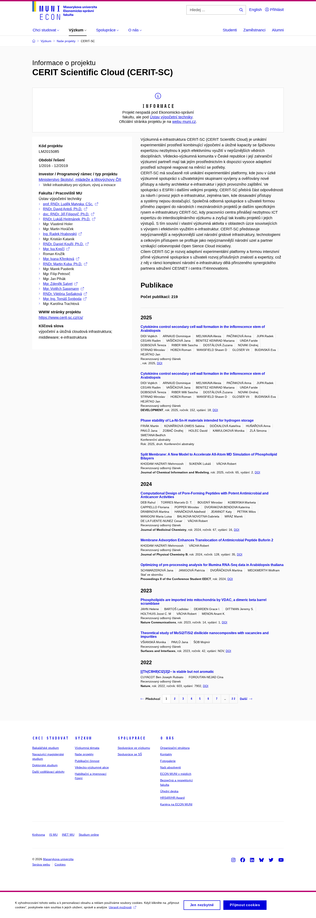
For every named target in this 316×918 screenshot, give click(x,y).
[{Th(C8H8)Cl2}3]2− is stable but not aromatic (177, 671)
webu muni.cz (184, 121)
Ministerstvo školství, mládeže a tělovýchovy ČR (80, 179)
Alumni (278, 30)
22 (233, 699)
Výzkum (83, 738)
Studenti (230, 30)
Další (243, 699)
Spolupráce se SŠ (130, 754)
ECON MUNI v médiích (175, 774)
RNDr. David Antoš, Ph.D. (62, 209)
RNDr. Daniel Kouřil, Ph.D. (63, 244)
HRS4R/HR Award (172, 797)
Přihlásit (276, 10)
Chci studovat (50, 738)
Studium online (89, 834)
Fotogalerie (168, 761)
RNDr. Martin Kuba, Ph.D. (62, 264)
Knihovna (38, 834)
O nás (167, 738)
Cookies (60, 864)
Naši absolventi (170, 767)
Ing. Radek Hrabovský (60, 234)
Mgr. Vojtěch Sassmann (61, 289)
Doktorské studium (45, 765)
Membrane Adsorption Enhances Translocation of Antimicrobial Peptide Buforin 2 (207, 540)
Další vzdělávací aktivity (48, 771)
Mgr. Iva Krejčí (53, 249)
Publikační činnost (87, 761)
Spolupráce (132, 738)
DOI (159, 363)
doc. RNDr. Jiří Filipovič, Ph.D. (66, 214)
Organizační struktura (175, 748)
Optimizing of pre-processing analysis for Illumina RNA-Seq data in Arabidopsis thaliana (212, 565)
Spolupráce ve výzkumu (134, 748)
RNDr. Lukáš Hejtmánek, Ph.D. (66, 219)
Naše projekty (84, 754)
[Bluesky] (261, 860)
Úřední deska (169, 791)
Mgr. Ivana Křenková (58, 259)
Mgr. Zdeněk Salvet (57, 284)
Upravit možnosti (120, 907)
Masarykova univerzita (58, 859)
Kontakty (166, 754)
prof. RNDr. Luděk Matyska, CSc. (68, 204)
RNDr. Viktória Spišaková (62, 294)
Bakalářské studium (45, 748)
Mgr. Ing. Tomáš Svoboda (62, 299)
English (255, 10)
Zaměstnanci (254, 30)
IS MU (53, 834)
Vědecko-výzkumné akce (92, 767)
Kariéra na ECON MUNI (176, 804)
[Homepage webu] (64, 10)
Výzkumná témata (87, 748)
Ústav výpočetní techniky (171, 117)
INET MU (68, 834)
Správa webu (41, 864)
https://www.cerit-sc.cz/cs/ (61, 317)
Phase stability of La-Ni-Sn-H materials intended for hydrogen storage (197, 420)
